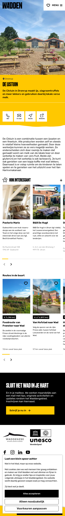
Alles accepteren (31, 493)
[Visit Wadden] (15, 437)
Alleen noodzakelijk (31, 501)
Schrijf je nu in (18, 410)
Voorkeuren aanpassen (32, 508)
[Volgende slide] (11, 264)
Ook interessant (20, 179)
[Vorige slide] (4, 264)
